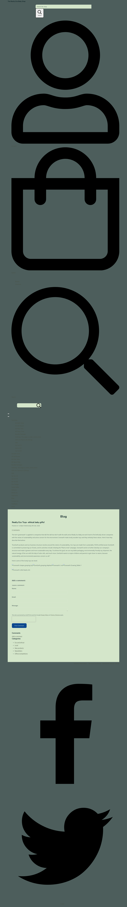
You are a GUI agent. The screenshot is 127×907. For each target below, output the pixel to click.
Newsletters (18, 651)
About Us (14, 493)
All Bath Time (19, 423)
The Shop (14, 420)
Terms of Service (55, 615)
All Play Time (19, 428)
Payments (14, 495)
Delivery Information (80, 663)
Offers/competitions (21, 654)
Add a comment (17, 636)
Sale (16, 442)
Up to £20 (18, 448)
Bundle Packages (20, 434)
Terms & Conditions (94, 663)
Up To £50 (18, 451)
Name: (14, 588)
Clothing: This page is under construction (28, 437)
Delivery (14, 490)
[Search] (39, 405)
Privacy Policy (44, 615)
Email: (14, 597)
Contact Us (14, 501)
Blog (12, 498)
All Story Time (19, 431)
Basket (17, 281)
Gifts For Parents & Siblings (24, 440)
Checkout (18, 284)
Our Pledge (15, 484)
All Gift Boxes (19, 426)
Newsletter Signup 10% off (110, 663)
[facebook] (65, 791)
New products (19, 648)
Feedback (14, 504)
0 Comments (16, 530)
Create (62, 904)
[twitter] (65, 899)
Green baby (15, 487)
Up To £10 (18, 445)
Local (16, 645)
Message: (15, 605)
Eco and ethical (19, 642)
